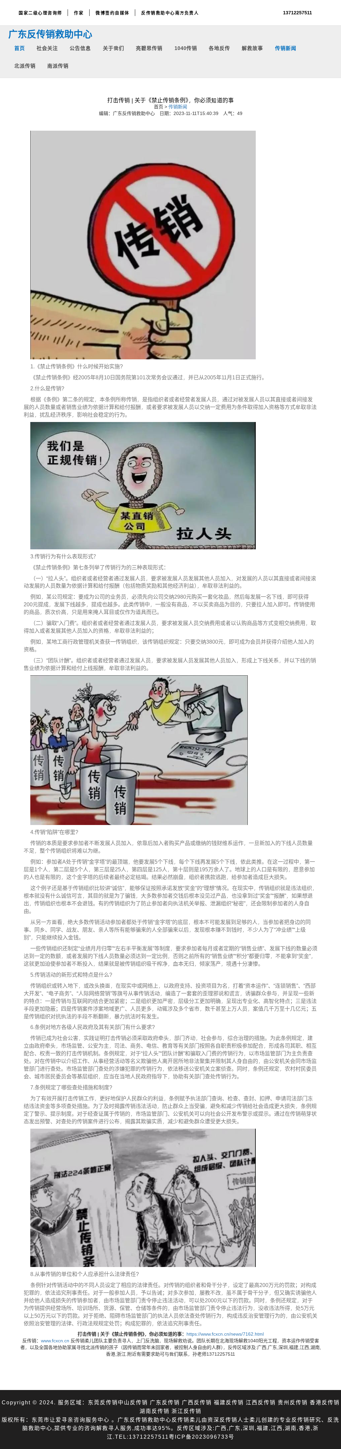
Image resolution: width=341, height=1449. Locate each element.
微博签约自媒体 (113, 13)
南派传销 (58, 65)
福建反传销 (229, 1402)
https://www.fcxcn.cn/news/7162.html (225, 1334)
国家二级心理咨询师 (40, 13)
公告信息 (80, 47)
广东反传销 (165, 1402)
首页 (19, 47)
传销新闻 (285, 47)
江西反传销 (261, 1402)
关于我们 (113, 47)
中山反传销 (133, 1402)
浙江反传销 (186, 1411)
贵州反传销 (293, 1402)
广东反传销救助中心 (50, 34)
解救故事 (252, 47)
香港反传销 (325, 1402)
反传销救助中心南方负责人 (170, 13)
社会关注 (47, 47)
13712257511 (297, 12)
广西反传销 (197, 1402)
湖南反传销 (155, 1411)
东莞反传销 (103, 1402)
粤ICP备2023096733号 (201, 1436)
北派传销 (25, 65)
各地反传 (219, 47)
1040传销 (185, 47)
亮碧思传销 (149, 47)
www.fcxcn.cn (55, 1340)
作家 (79, 13)
